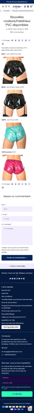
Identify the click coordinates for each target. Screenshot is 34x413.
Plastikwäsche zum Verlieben (22, 403)
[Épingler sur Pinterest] (19, 40)
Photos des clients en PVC (11, 311)
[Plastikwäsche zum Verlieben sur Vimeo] (21, 279)
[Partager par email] (29, 40)
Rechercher (6, 290)
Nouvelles (7, 11)
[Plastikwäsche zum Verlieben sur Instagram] (17, 279)
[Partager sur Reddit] (25, 40)
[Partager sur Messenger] (3, 44)
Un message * (7, 224)
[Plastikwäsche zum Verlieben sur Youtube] (19, 279)
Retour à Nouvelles (17, 266)
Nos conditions (7, 296)
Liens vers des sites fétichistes (13, 323)
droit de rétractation (9, 302)
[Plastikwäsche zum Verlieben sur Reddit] (24, 279)
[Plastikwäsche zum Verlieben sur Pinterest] (14, 279)
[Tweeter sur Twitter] (15, 40)
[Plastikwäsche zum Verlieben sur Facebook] (12, 279)
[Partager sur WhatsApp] (22, 40)
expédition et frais (8, 320)
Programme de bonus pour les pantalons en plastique (17, 306)
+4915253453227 (9, 355)
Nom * (4, 205)
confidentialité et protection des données (17, 299)
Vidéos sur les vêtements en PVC (14, 317)
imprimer (5, 293)
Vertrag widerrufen (10, 327)
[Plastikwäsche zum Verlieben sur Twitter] (10, 279)
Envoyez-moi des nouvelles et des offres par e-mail (17, 388)
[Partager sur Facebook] (12, 40)
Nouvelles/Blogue (8, 314)
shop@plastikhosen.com (12, 352)
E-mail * (4, 214)
